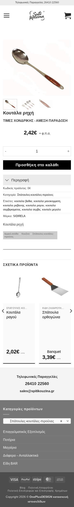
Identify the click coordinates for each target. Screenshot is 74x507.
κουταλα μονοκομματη (47, 201)
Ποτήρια (9, 440)
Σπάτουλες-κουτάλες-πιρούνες (35, 194)
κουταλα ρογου (35, 205)
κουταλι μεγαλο (51, 209)
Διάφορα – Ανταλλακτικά (20, 455)
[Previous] (9, 67)
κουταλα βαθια (23, 201)
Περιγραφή (20, 180)
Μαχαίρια (9, 447)
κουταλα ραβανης (13, 205)
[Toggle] (7, 180)
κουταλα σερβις (31, 209)
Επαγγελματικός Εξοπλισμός (24, 432)
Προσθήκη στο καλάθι (37, 165)
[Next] (64, 67)
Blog (22, 487)
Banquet (54, 352)
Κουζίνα (25, 234)
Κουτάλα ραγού (13, 314)
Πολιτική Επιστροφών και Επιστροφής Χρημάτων (37, 490)
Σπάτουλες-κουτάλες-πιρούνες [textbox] (34, 421)
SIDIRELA (19, 216)
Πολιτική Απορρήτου (40, 487)
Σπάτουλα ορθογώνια (51, 314)
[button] (6, 15)
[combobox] (37, 421)
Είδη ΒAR (10, 463)
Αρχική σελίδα (11, 234)
